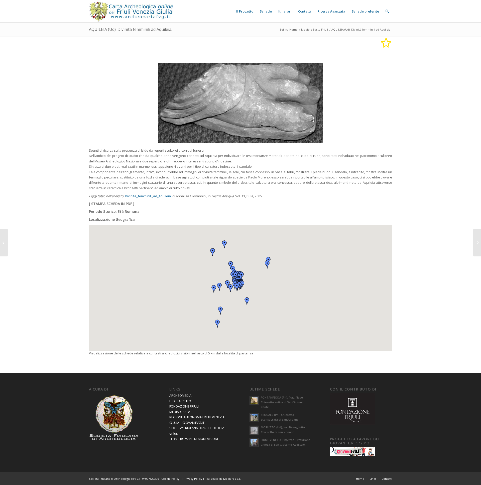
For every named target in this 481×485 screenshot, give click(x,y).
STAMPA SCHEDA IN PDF (111, 203)
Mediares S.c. (232, 478)
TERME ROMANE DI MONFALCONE (194, 438)
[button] (237, 287)
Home (293, 29)
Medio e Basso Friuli (314, 29)
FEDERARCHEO (180, 401)
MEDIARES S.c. (179, 412)
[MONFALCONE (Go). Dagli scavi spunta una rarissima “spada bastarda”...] (4, 242)
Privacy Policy (193, 478)
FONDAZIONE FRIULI (184, 406)
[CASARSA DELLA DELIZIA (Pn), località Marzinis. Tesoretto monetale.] (477, 242)
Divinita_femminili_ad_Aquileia (148, 196)
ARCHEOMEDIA (180, 395)
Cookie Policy (170, 478)
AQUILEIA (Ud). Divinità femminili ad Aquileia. (130, 29)
